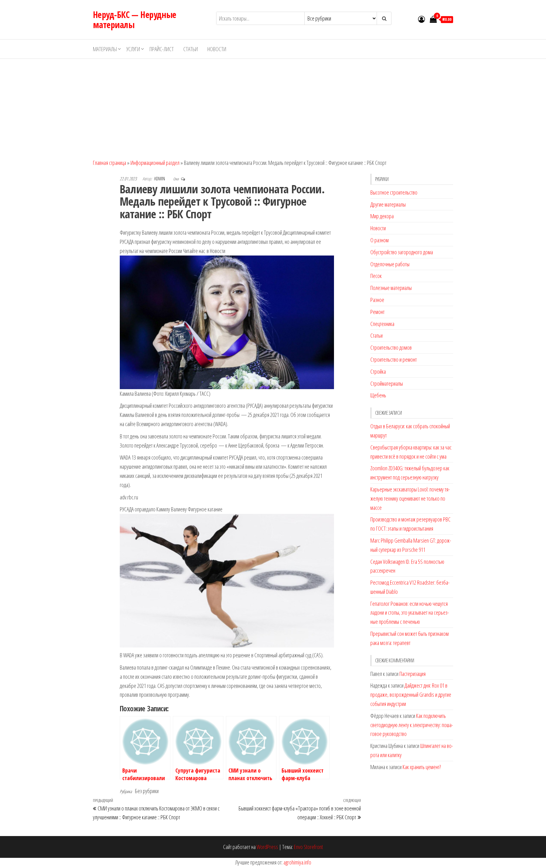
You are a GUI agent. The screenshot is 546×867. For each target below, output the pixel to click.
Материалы (105, 49)
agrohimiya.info (297, 862)
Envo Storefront (308, 847)
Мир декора (382, 216)
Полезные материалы (391, 288)
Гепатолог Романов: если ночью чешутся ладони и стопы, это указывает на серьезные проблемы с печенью (409, 613)
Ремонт (377, 312)
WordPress (267, 847)
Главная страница (109, 162)
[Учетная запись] (421, 19)
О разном (379, 240)
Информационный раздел (154, 162)
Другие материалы (388, 204)
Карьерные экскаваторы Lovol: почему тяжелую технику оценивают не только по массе (410, 498)
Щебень (378, 395)
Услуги (133, 49)
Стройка (378, 371)
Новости (216, 49)
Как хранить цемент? (422, 767)
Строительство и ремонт (393, 359)
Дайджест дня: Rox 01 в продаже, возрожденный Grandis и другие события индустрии (410, 694)
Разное (377, 300)
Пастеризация (412, 673)
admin (160, 179)
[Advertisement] (273, 106)
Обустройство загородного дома (401, 252)
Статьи (190, 49)
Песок (376, 276)
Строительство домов (391, 347)
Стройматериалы (386, 383)
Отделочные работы (390, 264)
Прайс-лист (161, 49)
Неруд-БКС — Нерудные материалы (134, 20)
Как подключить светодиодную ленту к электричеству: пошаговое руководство (411, 725)
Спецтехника (382, 324)
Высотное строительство (393, 192)
